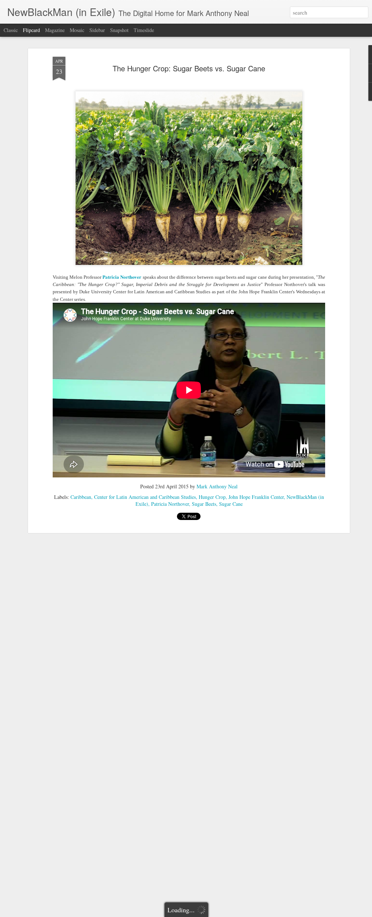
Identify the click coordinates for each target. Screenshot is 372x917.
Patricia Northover (170, 503)
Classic (11, 30)
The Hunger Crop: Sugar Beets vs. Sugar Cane (189, 68)
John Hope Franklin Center (256, 496)
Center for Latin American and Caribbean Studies (145, 496)
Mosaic (77, 30)
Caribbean (80, 496)
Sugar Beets (204, 503)
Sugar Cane (231, 503)
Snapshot (119, 30)
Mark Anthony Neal (217, 486)
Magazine (55, 30)
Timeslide (144, 30)
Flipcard (31, 30)
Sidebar (97, 30)
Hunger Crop (212, 496)
